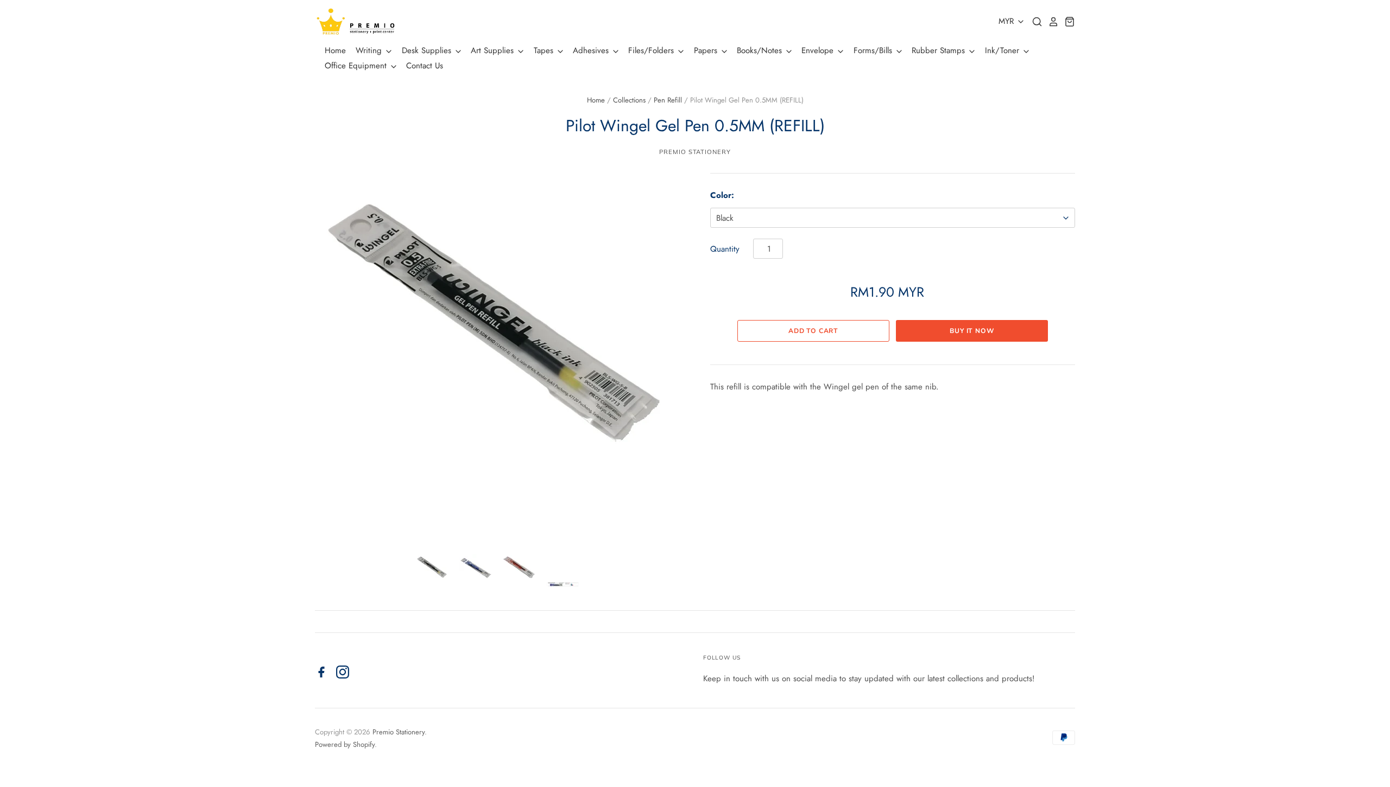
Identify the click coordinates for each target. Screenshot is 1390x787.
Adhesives (592, 50)
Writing (370, 50)
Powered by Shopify (345, 744)
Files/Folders (652, 50)
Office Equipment (357, 66)
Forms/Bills (874, 50)
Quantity (725, 249)
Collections (629, 100)
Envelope (818, 50)
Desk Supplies (428, 50)
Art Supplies (493, 50)
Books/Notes (761, 50)
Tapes (545, 50)
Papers (707, 50)
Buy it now (972, 331)
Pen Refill (668, 100)
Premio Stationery (694, 152)
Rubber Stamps (940, 50)
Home (335, 50)
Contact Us (424, 66)
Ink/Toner (1003, 50)
